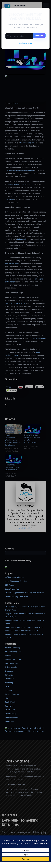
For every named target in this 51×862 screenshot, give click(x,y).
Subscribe (39, 35)
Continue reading (25, 43)
